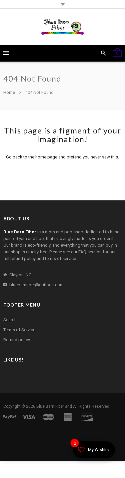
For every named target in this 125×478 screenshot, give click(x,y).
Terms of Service (19, 329)
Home (9, 92)
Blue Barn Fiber (50, 406)
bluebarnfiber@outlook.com (36, 284)
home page (46, 156)
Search (10, 319)
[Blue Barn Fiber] (62, 27)
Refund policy (16, 339)
